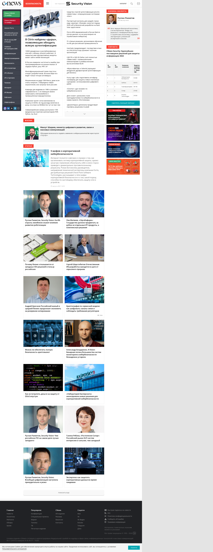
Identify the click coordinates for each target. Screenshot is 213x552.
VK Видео (81, 520)
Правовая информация (116, 522)
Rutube (80, 523)
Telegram (81, 526)
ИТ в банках (8, 73)
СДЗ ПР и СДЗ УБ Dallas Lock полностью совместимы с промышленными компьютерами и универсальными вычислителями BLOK (82, 60)
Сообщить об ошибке (116, 519)
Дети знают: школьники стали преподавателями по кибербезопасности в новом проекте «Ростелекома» (83, 98)
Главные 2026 (10, 48)
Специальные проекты (40, 517)
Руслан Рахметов (126, 18)
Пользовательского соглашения (14, 549)
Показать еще (63, 493)
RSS (109, 513)
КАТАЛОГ (123, 3)
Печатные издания (38, 529)
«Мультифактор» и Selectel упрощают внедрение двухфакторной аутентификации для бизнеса (84, 70)
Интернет (7, 88)
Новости (10, 514)
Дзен (79, 529)
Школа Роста (9, 28)
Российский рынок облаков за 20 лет (11, 34)
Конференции (36, 514)
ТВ (32, 526)
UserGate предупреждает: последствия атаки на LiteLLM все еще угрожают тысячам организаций (84, 50)
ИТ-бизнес (8, 92)
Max (79, 514)
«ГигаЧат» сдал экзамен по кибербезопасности (77, 90)
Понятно (134, 548)
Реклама (59, 517)
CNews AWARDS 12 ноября (10, 21)
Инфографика (9, 102)
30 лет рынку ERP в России (10, 41)
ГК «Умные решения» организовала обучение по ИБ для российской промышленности (84, 42)
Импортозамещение (11, 58)
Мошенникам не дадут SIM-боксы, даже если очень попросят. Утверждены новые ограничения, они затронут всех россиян (42, 82)
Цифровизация (10, 53)
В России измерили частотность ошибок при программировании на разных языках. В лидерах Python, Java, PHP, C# (42, 64)
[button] (131, 3)
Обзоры (10, 523)
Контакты (59, 523)
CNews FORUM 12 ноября (9, 14)
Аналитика (11, 517)
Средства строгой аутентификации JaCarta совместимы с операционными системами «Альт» (83, 14)
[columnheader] (110, 68)
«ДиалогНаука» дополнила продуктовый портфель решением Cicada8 (82, 106)
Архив (9, 526)
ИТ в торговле (9, 78)
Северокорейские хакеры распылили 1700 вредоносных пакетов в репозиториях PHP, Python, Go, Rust (41, 112)
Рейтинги (7, 97)
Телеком (7, 83)
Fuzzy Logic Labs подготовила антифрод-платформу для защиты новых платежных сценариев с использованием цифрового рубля (83, 81)
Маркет (34, 520)
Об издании (60, 514)
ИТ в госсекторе (10, 68)
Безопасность (33, 3)
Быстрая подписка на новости (119, 510)
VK (78, 517)
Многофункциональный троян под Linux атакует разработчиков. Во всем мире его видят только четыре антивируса (41, 73)
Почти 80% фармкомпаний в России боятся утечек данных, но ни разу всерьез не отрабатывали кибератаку (83, 34)
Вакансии (59, 520)
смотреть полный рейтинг (123, 103)
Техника (34, 523)
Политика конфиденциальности (120, 516)
